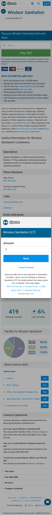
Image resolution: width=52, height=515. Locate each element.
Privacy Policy (31, 286)
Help (43, 286)
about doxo (16, 290)
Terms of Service (14, 286)
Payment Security (33, 290)
